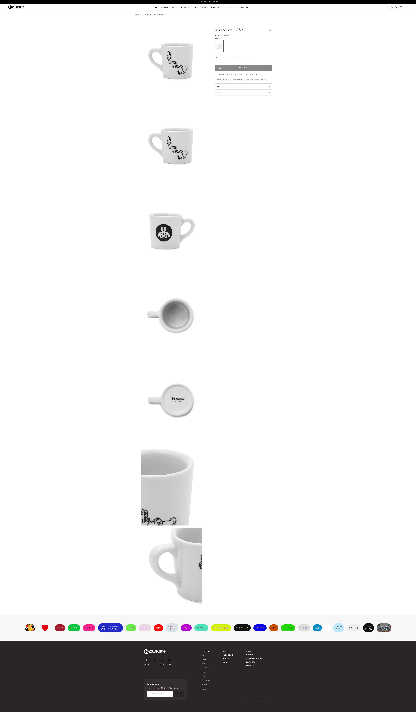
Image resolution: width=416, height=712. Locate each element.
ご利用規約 (249, 655)
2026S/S (30, 628)
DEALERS (226, 659)
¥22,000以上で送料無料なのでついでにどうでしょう (110, 628)
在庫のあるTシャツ (172, 628)
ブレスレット (201, 628)
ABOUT (225, 651)
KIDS (195, 7)
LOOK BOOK (228, 655)
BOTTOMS (185, 7)
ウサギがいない (339, 628)
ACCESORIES (216, 7)
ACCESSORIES (206, 681)
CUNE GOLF (74, 628)
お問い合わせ (250, 666)
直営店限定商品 (368, 628)
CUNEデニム (260, 628)
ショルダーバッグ (242, 628)
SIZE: (216, 58)
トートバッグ (288, 628)
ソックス (131, 628)
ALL (155, 7)
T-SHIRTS (164, 7)
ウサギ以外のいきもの (221, 628)
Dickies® (60, 628)
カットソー (145, 628)
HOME (137, 14)
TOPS (174, 7)
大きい (158, 628)
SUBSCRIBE (178, 694)
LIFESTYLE (230, 7)
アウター (186, 628)
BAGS (204, 7)
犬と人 (273, 628)
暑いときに (304, 628)
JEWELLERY (243, 7)
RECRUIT (226, 663)
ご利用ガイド (250, 651)
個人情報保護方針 (251, 662)
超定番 (317, 628)
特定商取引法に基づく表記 (254, 658)
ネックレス (89, 628)
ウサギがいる (353, 628)
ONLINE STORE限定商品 (384, 628)
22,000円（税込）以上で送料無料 (208, 1)
